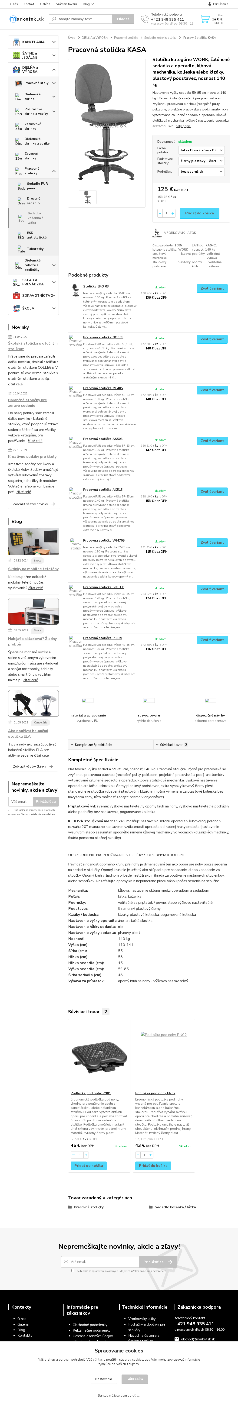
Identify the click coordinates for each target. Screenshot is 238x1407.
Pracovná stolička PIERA (102, 638)
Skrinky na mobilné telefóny (33, 568)
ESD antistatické (36, 235)
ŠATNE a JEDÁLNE (29, 55)
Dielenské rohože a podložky (32, 265)
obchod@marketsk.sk (198, 1339)
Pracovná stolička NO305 (103, 337)
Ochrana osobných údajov (93, 1336)
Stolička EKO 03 (96, 286)
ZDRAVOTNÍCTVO (37, 295)
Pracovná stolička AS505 (102, 439)
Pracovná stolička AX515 (102, 489)
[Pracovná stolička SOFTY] (75, 591)
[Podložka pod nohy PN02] (163, 1055)
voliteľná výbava (213, 256)
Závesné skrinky (31, 156)
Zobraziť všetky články (29, 766)
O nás (14, 4)
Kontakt (29, 4)
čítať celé (15, 384)
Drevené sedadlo (33, 200)
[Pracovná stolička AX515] (75, 493)
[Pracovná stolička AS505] (75, 443)
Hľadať (123, 19)
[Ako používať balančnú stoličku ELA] (33, 704)
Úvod (72, 38)
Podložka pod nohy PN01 (91, 1093)
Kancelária (40, 722)
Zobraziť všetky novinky (30, 504)
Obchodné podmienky (90, 1325)
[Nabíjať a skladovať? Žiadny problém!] (33, 612)
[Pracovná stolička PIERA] (75, 642)
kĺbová (186, 254)
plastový (184, 262)
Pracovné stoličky (32, 170)
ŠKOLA (28, 308)
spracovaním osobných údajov (109, 1271)
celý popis (183, 126)
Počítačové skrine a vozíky (36, 111)
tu (137, 1395)
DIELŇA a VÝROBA (30, 69)
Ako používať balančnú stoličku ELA (28, 733)
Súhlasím (134, 1379)
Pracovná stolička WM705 (104, 540)
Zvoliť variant (212, 288)
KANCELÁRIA (33, 42)
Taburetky (35, 249)
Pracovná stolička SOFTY (103, 587)
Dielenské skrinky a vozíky (37, 141)
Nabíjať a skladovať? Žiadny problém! (32, 641)
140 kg (210, 250)
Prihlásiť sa (46, 801)
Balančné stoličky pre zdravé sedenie (27, 402)
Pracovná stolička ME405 (103, 388)
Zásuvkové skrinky (33, 126)
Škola (37, 560)
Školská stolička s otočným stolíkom (33, 346)
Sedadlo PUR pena (37, 185)
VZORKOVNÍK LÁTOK (180, 233)
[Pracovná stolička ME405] (75, 392)
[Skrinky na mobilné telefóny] (33, 542)
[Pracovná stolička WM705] (75, 544)
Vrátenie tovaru (66, 4)
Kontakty (24, 1335)
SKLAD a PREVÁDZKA (33, 282)
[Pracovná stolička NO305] (75, 341)
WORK (183, 250)
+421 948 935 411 (167, 19)
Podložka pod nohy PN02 (155, 1093)
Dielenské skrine (32, 96)
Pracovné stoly (36, 83)
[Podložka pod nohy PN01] (99, 1055)
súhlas (98, 1359)
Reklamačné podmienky (91, 1330)
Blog (86, 4)
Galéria (45, 4)
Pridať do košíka (199, 213)
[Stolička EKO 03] (75, 290)
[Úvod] (26, 19)
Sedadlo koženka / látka (35, 218)
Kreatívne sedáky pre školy (32, 456)
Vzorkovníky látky (142, 1319)
